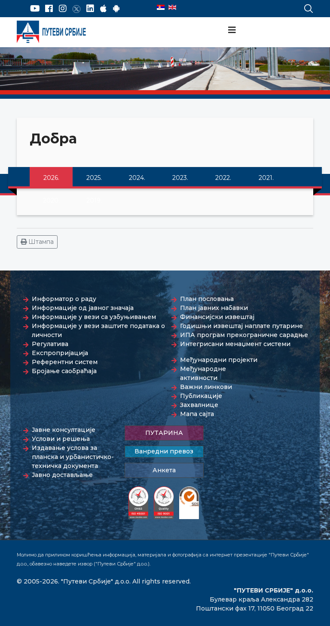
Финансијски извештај (217, 317)
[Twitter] (76, 8)
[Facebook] (49, 8)
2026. (51, 178)
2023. (180, 178)
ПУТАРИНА (164, 433)
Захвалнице (199, 405)
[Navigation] (232, 30)
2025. (94, 178)
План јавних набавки (214, 308)
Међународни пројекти (218, 360)
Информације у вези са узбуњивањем (94, 317)
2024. (137, 178)
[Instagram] (63, 8)
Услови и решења (61, 439)
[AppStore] (103, 8)
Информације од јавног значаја (83, 308)
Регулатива (50, 344)
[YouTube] (35, 8)
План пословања (207, 299)
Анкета (164, 470)
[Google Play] (116, 8)
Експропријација (60, 353)
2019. (94, 200)
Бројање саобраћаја (64, 371)
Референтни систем (65, 362)
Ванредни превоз (163, 451)
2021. (266, 178)
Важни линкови (206, 387)
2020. (51, 200)
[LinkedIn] (90, 8)
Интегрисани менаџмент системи (235, 344)
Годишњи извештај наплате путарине (241, 326)
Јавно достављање (62, 475)
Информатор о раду (64, 299)
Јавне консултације (63, 430)
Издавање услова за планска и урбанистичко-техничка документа (73, 457)
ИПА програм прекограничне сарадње (244, 335)
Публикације (201, 396)
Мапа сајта (197, 414)
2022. (223, 178)
